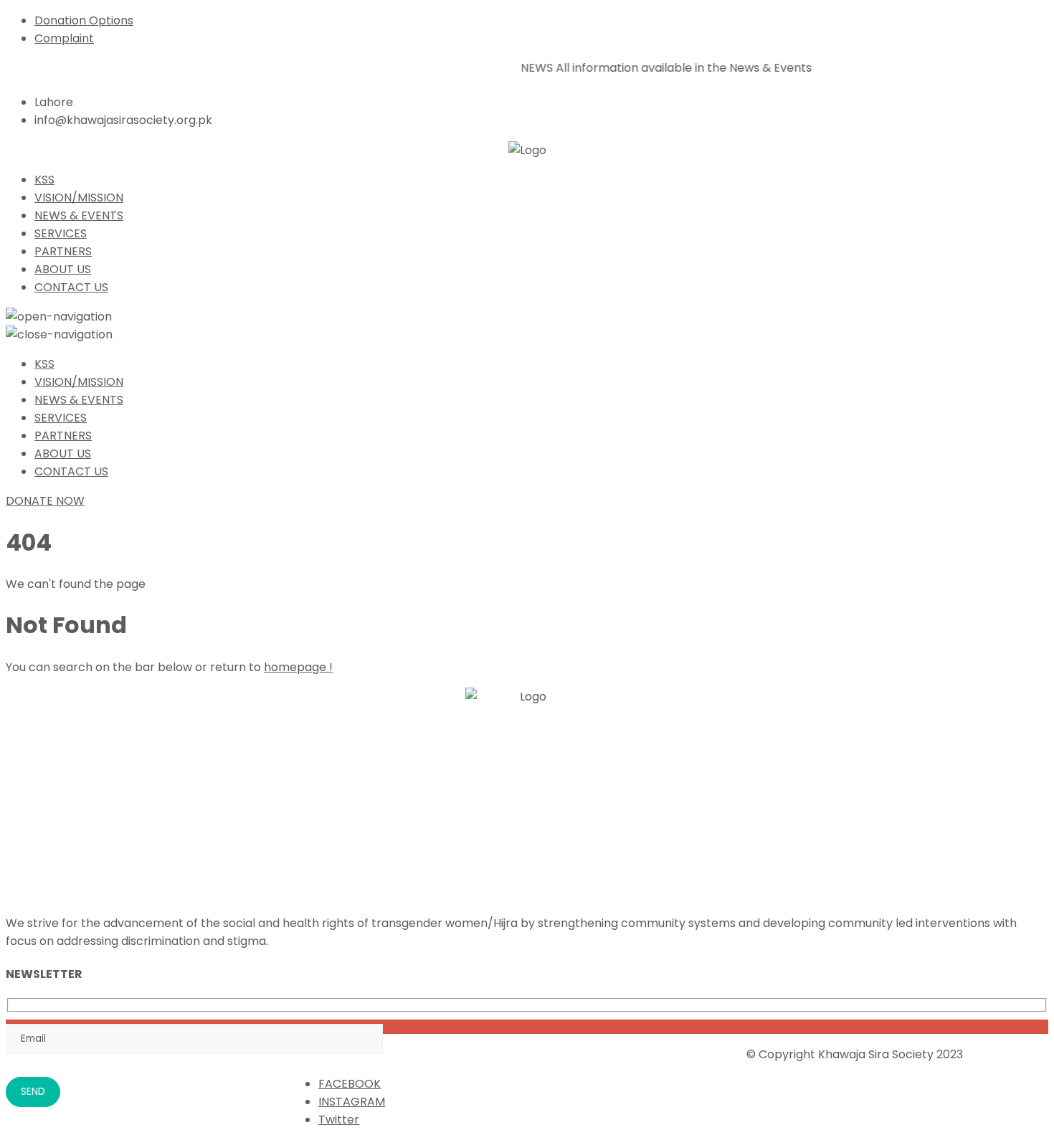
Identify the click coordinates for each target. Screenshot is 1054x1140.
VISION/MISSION (78, 197)
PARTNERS (63, 251)
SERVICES (60, 233)
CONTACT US (71, 287)
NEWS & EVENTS (78, 215)
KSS (44, 179)
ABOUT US (62, 269)
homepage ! (298, 667)
